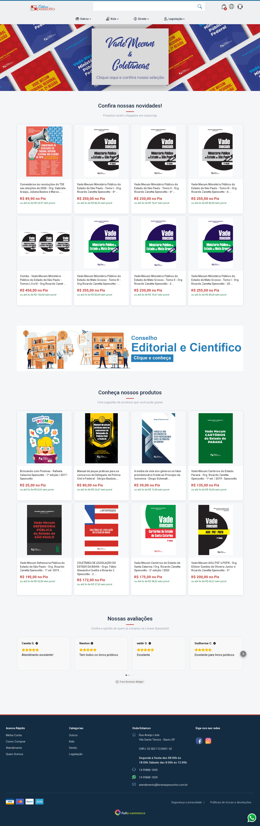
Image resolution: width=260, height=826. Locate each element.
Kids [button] (113, 18)
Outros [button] (84, 18)
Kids (71, 741)
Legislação (76, 754)
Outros (73, 735)
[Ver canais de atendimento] (240, 6)
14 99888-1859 (148, 777)
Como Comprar (16, 741)
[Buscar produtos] (200, 7)
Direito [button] (142, 18)
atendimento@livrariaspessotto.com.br (163, 785)
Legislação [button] (176, 18)
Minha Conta (14, 735)
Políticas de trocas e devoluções (230, 802)
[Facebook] (199, 740)
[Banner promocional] (130, 57)
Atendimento (14, 748)
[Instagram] (208, 740)
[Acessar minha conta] (231, 6)
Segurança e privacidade (186, 802)
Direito (73, 748)
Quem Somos (14, 754)
